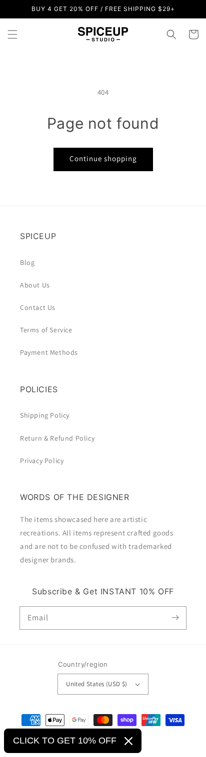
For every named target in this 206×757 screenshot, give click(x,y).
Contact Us (38, 307)
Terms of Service (46, 329)
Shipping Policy (45, 415)
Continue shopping (103, 158)
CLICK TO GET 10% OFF (64, 741)
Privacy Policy (42, 460)
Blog (27, 262)
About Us (35, 284)
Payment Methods (49, 352)
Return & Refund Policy (57, 438)
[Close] (128, 741)
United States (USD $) (96, 684)
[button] (13, 34)
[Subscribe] (175, 618)
